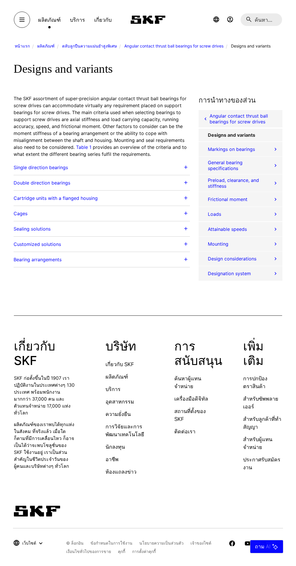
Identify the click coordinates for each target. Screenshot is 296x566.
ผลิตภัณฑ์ (46, 45)
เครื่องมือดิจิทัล (191, 399)
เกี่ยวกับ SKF (120, 364)
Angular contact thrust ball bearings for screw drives (173, 45)
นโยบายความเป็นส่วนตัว (161, 543)
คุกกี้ (121, 551)
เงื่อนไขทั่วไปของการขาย (88, 551)
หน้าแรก (22, 45)
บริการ (113, 389)
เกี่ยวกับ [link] (103, 20)
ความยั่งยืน (118, 414)
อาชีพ (112, 459)
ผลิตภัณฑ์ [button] (49, 20)
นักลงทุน (115, 447)
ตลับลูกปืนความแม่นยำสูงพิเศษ (89, 45)
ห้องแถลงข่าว (121, 472)
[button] (216, 19)
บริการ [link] (77, 20)
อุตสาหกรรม (120, 402)
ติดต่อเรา (184, 431)
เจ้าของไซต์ (200, 543)
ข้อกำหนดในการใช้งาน (111, 543)
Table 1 (83, 147)
